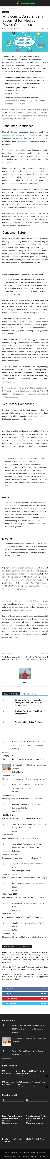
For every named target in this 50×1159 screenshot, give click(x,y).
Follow (43, 994)
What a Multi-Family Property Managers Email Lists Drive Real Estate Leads (29, 702)
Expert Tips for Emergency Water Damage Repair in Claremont (12, 1118)
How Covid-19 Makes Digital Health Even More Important (37, 658)
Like (44, 989)
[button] (4, 3)
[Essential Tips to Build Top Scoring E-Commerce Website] (8, 1074)
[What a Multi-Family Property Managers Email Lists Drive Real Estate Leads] (8, 703)
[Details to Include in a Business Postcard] (8, 725)
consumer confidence (11, 135)
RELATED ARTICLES (11, 694)
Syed (5, 28)
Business (12, 9)
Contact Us (14, 1152)
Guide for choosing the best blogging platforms (13, 658)
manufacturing (38, 59)
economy (24, 141)
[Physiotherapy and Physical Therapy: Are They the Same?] (37, 1106)
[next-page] (7, 733)
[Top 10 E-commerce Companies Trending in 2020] (8, 1084)
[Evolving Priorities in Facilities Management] (8, 714)
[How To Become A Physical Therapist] (13, 1129)
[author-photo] (25, 679)
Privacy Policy (24, 1152)
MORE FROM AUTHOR (29, 694)
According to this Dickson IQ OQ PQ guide (22, 601)
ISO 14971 (9, 502)
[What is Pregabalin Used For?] (37, 1129)
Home (4, 9)
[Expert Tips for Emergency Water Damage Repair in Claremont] (13, 1106)
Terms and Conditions (38, 1152)
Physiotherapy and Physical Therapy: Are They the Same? (36, 1118)
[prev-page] (3, 733)
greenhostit (19, 1076)
